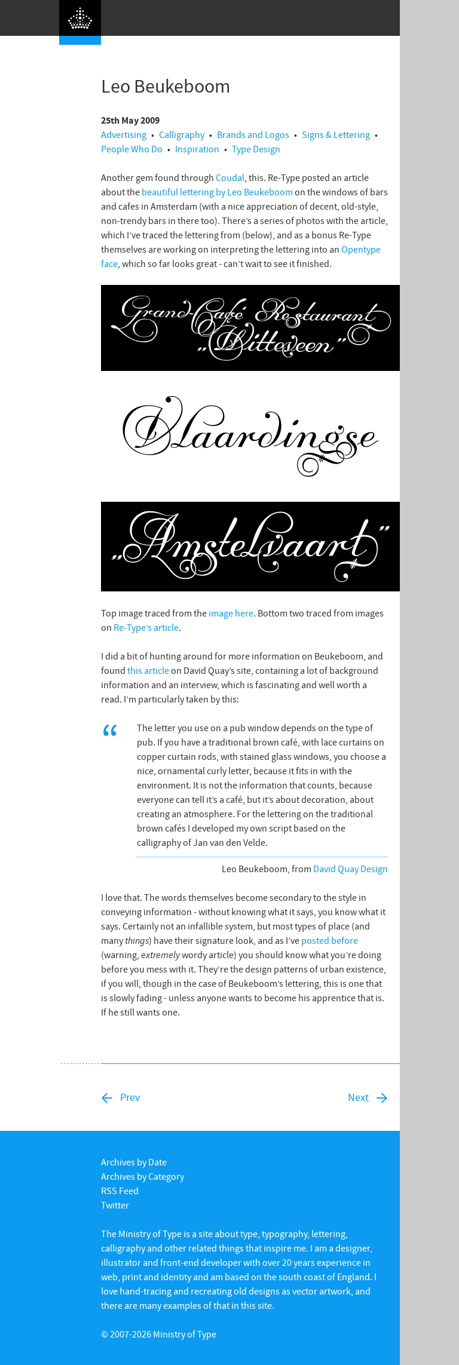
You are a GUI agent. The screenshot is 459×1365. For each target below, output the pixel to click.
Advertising (123, 134)
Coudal (230, 177)
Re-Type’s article (146, 627)
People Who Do (132, 149)
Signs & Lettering (336, 134)
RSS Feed (120, 1191)
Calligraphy (181, 134)
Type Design (256, 149)
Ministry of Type (184, 1334)
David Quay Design (350, 869)
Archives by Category (142, 1176)
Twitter (115, 1205)
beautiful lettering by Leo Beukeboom (217, 192)
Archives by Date (134, 1162)
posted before (329, 940)
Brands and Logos (253, 134)
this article (148, 670)
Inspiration (197, 149)
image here (231, 613)
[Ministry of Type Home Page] (80, 22)
